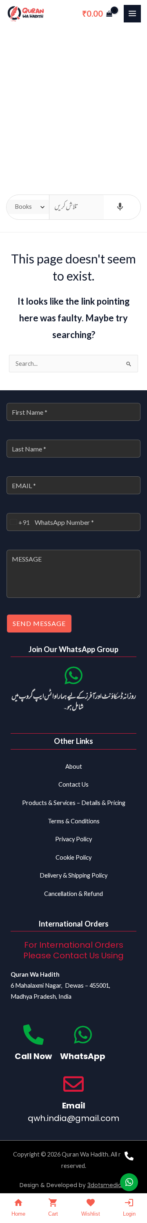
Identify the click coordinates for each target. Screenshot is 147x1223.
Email (73, 1105)
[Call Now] (33, 1034)
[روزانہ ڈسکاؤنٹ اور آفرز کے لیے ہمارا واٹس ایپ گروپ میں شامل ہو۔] (73, 675)
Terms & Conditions (74, 821)
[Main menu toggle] (132, 13)
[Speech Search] (120, 207)
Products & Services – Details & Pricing (73, 802)
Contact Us (73, 784)
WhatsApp (82, 1056)
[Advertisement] (73, 104)
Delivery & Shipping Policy (73, 875)
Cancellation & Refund (73, 893)
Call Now (33, 1056)
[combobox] (18, 522)
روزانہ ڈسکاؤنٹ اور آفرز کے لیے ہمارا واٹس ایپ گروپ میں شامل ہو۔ (73, 702)
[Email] (73, 1084)
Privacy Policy (73, 839)
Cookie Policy (73, 857)
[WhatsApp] (83, 1034)
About (73, 766)
